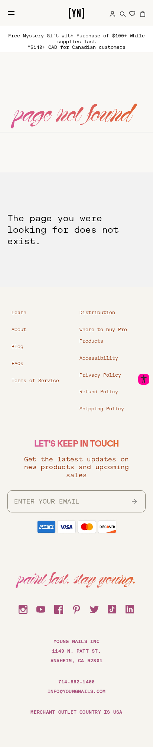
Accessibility (98, 358)
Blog (17, 346)
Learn (19, 312)
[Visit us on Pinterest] (76, 608)
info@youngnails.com (77, 691)
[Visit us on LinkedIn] (130, 608)
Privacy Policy (100, 375)
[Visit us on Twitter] (94, 608)
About (19, 329)
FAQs (17, 363)
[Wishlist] (132, 13)
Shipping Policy (101, 408)
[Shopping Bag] (143, 13)
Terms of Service (35, 380)
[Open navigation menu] (11, 13)
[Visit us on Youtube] (40, 608)
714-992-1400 (76, 681)
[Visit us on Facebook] (58, 608)
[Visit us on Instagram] (23, 608)
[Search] (123, 13)
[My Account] (112, 13)
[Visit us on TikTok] (112, 608)
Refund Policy (98, 391)
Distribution (97, 312)
